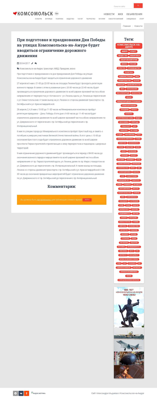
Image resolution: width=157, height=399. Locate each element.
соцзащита (123, 201)
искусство (136, 93)
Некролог (124, 130)
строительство (123, 168)
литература (124, 230)
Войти (87, 199)
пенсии (129, 275)
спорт (133, 51)
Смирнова (122, 226)
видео (138, 118)
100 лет (80, 19)
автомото (137, 184)
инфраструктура (124, 222)
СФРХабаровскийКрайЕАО (129, 271)
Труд (138, 159)
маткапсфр (137, 267)
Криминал (127, 184)
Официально (131, 19)
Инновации (136, 163)
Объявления (134, 14)
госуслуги (132, 263)
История (102, 19)
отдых (119, 134)
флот (139, 134)
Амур (125, 51)
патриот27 (123, 255)
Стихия (138, 138)
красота (135, 188)
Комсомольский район (125, 138)
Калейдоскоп (124, 209)
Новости (109, 14)
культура (121, 68)
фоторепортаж (123, 93)
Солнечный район (125, 172)
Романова (134, 230)
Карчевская (124, 242)
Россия (133, 64)
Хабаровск (135, 56)
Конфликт (124, 155)
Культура (38, 19)
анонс (73, 68)
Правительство (124, 80)
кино (122, 197)
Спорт (142, 19)
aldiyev (136, 80)
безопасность (134, 143)
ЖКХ (120, 14)
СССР (122, 176)
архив (121, 205)
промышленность (134, 246)
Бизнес (124, 64)
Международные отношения (129, 101)
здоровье (134, 209)
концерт (133, 155)
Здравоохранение (124, 163)
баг (139, 263)
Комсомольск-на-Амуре (31, 68)
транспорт (48, 68)
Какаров (135, 205)
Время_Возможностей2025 (129, 259)
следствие (129, 147)
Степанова (125, 238)
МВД (56, 68)
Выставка (121, 159)
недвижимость (125, 213)
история (134, 130)
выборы (136, 172)
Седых (134, 238)
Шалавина (125, 234)
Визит (133, 168)
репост (134, 110)
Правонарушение (129, 105)
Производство (134, 68)
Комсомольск (132, 197)
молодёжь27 (133, 255)
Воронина (121, 246)
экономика (123, 122)
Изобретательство (124, 192)
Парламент (130, 159)
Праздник (64, 68)
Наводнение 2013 (123, 180)
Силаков (124, 217)
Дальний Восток (134, 85)
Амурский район (125, 188)
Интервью (48, 19)
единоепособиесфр (123, 267)
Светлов (135, 213)
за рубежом (134, 201)
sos (124, 263)
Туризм (120, 147)
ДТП (134, 126)
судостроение (132, 176)
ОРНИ (119, 263)
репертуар (122, 143)
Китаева (133, 234)
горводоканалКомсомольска (129, 280)
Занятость (136, 180)
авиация (120, 85)
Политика (59, 19)
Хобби (128, 205)
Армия (119, 184)
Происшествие (134, 226)
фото (131, 251)
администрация (126, 76)
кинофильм (129, 134)
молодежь (133, 217)
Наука (138, 147)
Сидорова (134, 242)
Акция (128, 97)
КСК (137, 251)
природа (134, 122)
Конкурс (129, 114)
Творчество (90, 19)
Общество (70, 19)
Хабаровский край (129, 60)
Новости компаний (115, 19)
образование (132, 89)
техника (135, 222)
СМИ (139, 168)
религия (136, 192)
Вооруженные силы (125, 118)
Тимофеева (123, 251)
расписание (132, 151)
